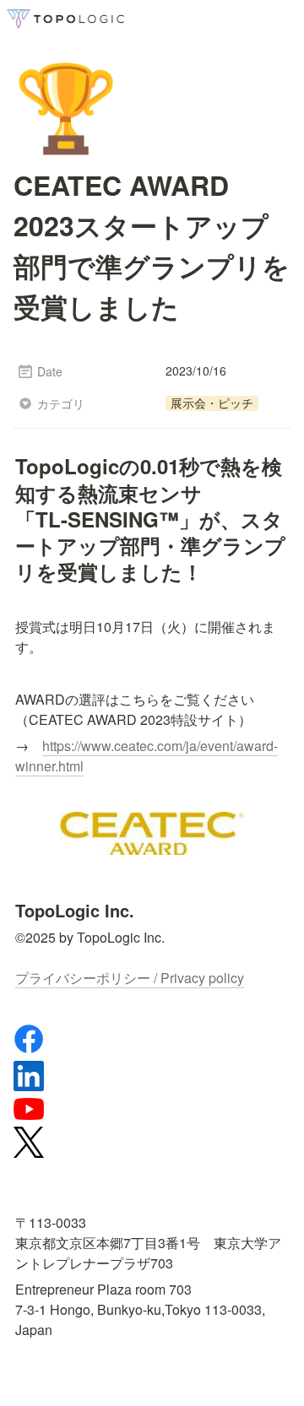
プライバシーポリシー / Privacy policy (129, 977)
